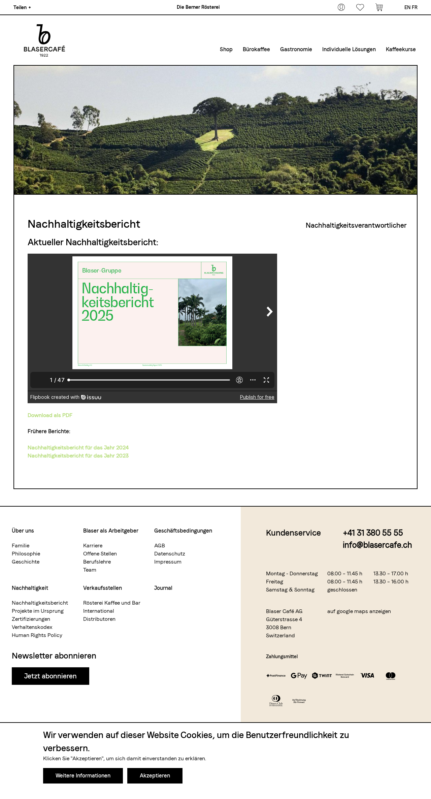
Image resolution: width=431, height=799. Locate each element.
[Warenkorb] (379, 7)
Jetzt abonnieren (50, 676)
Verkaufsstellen (102, 588)
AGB (159, 545)
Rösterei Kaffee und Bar (111, 603)
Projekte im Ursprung (38, 611)
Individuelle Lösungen (349, 49)
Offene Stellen (100, 553)
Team (89, 570)
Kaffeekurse (401, 49)
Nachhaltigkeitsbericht (40, 603)
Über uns (23, 531)
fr (415, 7)
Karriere (92, 545)
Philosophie (26, 553)
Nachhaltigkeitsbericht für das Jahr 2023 (78, 455)
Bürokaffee (256, 49)
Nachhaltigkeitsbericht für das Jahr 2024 (78, 447)
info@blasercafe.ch (377, 545)
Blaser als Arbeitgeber (110, 531)
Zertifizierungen (31, 619)
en (407, 7)
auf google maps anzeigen (359, 611)
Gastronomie (296, 49)
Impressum (167, 561)
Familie (20, 545)
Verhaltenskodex (32, 627)
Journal (163, 588)
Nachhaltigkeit (30, 588)
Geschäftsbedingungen (183, 531)
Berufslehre (97, 561)
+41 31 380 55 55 (373, 533)
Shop (226, 49)
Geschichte (25, 561)
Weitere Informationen (83, 775)
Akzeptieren (155, 775)
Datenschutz (169, 553)
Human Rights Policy (37, 635)
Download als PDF (50, 415)
